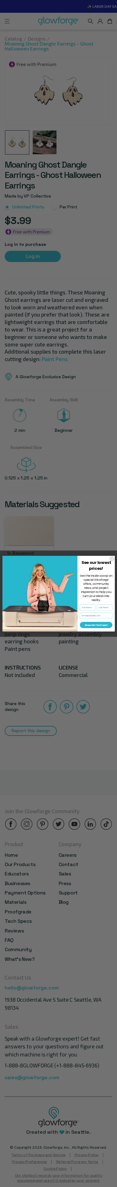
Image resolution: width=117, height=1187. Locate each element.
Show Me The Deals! (95, 624)
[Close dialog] (112, 558)
